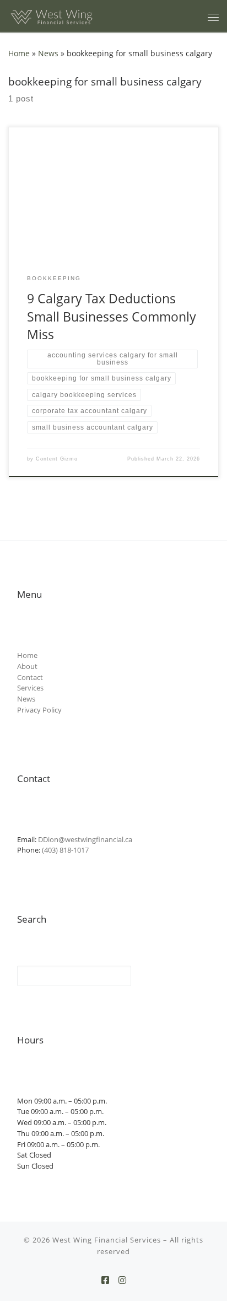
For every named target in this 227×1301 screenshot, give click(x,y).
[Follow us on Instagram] (122, 1280)
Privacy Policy (39, 710)
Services (30, 688)
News (48, 53)
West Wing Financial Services (106, 1240)
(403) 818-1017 (65, 850)
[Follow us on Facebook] (105, 1280)
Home (19, 53)
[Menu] (213, 17)
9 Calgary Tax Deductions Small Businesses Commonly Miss (111, 316)
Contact (30, 677)
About (27, 666)
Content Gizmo (57, 459)
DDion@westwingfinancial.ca (85, 839)
